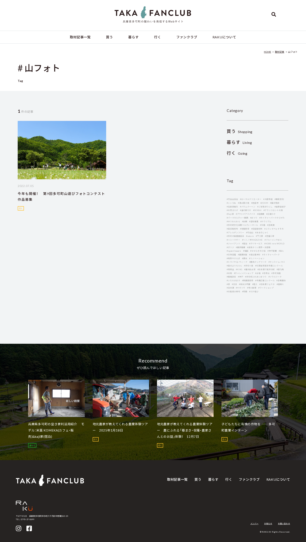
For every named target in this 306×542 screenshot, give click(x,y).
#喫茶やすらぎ (233, 258)
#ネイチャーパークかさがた (272, 218)
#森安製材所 (232, 229)
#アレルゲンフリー (235, 232)
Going (237, 153)
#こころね (231, 203)
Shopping (240, 132)
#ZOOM (264, 203)
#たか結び (254, 291)
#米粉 (229, 273)
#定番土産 (269, 236)
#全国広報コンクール (265, 280)
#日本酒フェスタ (267, 284)
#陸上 (254, 284)
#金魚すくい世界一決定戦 (259, 247)
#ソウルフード (275, 277)
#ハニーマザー (233, 240)
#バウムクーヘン (247, 207)
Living (239, 142)
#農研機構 (240, 247)
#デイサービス (255, 243)
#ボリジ (230, 247)
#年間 (244, 291)
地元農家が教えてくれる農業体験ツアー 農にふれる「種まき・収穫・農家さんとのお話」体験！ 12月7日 (184, 430)
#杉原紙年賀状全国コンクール (269, 266)
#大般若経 (268, 199)
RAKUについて (224, 37)
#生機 (262, 225)
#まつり (253, 218)
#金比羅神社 (254, 254)
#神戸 (240, 277)
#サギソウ (240, 288)
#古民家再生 (232, 207)
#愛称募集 (254, 221)
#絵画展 (260, 214)
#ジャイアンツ (233, 243)
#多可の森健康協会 (235, 236)
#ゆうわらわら (233, 221)
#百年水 (266, 273)
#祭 (228, 284)
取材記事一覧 (80, 37)
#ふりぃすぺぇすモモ (274, 229)
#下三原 (259, 236)
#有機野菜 (244, 229)
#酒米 (244, 258)
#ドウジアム (265, 221)
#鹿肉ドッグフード (258, 262)
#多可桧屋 (276, 273)
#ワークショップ (266, 288)
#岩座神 (255, 203)
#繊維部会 (231, 277)
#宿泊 (244, 243)
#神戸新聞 (272, 251)
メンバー (254, 523)
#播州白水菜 (249, 269)
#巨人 (281, 251)
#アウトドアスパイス (245, 214)
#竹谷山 (249, 232)
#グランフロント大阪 (273, 210)
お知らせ (268, 523)
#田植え (280, 284)
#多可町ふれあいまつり (255, 277)
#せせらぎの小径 (258, 251)
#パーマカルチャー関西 (237, 218)
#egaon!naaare (234, 251)
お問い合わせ (284, 523)
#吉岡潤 (270, 225)
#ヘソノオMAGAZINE (252, 240)
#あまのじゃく (262, 232)
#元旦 (234, 284)
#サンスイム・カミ (277, 262)
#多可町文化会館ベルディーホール (242, 225)
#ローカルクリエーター (250, 199)
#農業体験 (242, 254)
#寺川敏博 (251, 288)
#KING (239, 269)
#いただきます (233, 280)
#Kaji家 (230, 214)
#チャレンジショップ (243, 273)
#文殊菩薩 (231, 254)
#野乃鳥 (280, 269)
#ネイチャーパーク (271, 254)
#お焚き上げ (232, 210)
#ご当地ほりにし (265, 207)
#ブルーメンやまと (273, 240)
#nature (250, 236)
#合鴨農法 (281, 280)
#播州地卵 (274, 203)
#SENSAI (257, 210)
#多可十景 (248, 266)
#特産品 (230, 269)
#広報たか (271, 214)
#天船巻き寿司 (233, 291)
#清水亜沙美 (243, 203)
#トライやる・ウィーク (237, 262)
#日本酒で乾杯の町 (266, 269)
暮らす (133, 37)
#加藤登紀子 (280, 207)
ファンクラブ (186, 37)
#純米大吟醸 (244, 284)
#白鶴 (244, 221)
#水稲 (257, 273)
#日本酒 (230, 288)
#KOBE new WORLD (274, 243)
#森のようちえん (234, 266)
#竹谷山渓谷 (232, 199)
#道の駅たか (245, 210)
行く (157, 37)
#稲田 (245, 251)
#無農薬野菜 (247, 280)
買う (109, 37)
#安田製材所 (256, 229)
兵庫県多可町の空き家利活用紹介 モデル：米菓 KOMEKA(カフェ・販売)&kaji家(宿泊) (56, 430)
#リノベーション (257, 258)
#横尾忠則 (279, 199)
